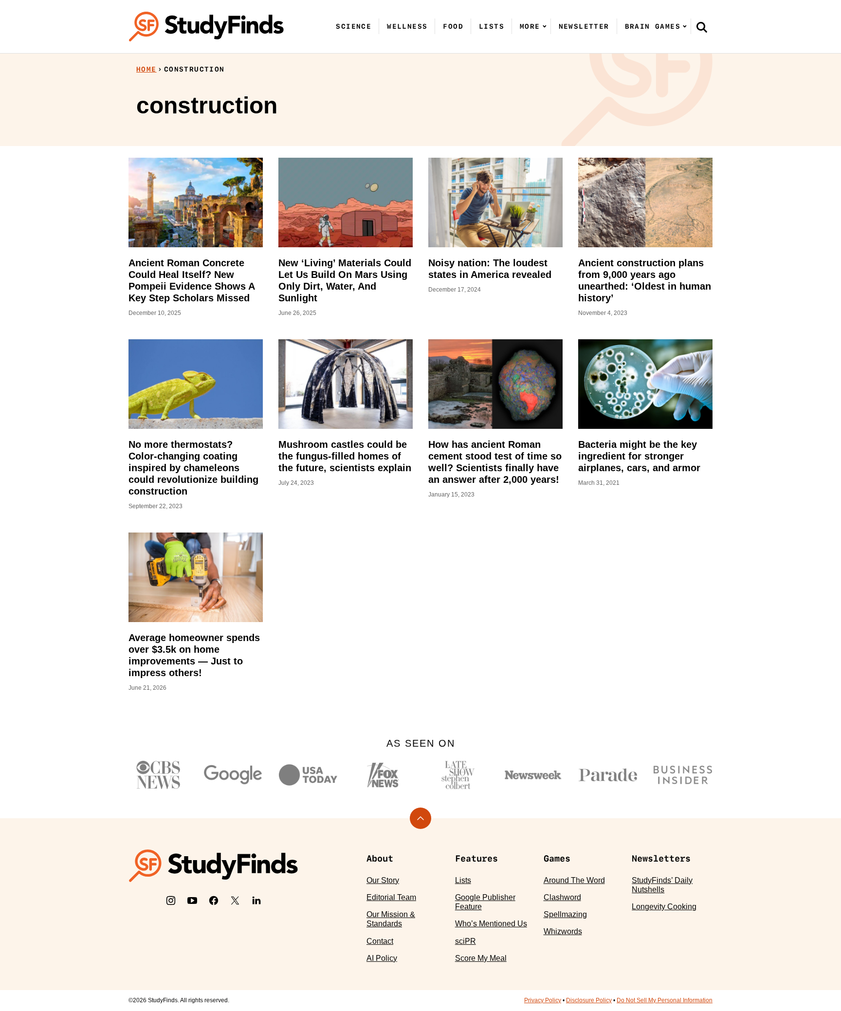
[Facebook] (213, 900)
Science (353, 26)
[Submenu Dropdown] (545, 26)
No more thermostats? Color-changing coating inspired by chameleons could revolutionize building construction (193, 467)
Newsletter (584, 26)
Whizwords (563, 931)
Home (146, 69)
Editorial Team (391, 897)
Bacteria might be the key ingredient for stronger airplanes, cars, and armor (639, 456)
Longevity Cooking (664, 906)
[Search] (702, 26)
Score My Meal (481, 958)
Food (453, 26)
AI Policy (381, 958)
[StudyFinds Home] (206, 26)
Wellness (407, 26)
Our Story (382, 880)
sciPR (465, 941)
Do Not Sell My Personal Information (665, 1000)
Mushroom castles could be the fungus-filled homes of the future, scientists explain (344, 456)
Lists (491, 26)
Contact (379, 941)
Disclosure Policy (589, 1000)
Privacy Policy (542, 1000)
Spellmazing (565, 914)
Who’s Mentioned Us (491, 923)
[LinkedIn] (256, 900)
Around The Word (574, 880)
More (530, 26)
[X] (235, 900)
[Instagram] (171, 900)
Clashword (562, 897)
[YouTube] (192, 900)
